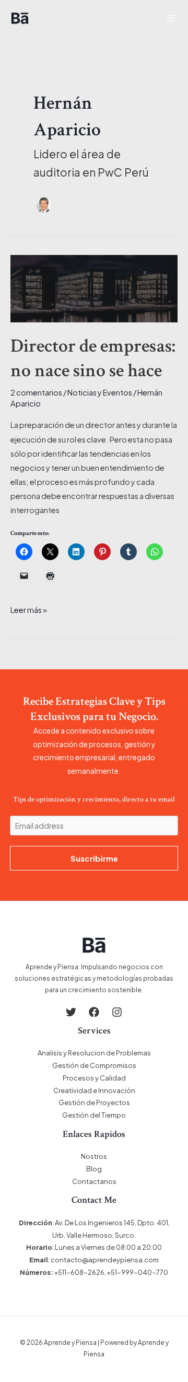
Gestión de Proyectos (94, 1102)
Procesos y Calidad (94, 1078)
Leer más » (28, 608)
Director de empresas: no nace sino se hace (92, 358)
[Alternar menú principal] (171, 18)
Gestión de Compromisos (94, 1065)
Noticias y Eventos (99, 392)
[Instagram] (117, 1012)
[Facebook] (94, 1012)
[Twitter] (71, 1012)
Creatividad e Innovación (94, 1090)
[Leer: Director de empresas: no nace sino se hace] (94, 287)
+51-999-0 (125, 1272)
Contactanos (94, 1181)
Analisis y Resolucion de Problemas (94, 1053)
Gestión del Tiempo (94, 1115)
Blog (94, 1169)
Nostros (94, 1156)
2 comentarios (36, 392)
